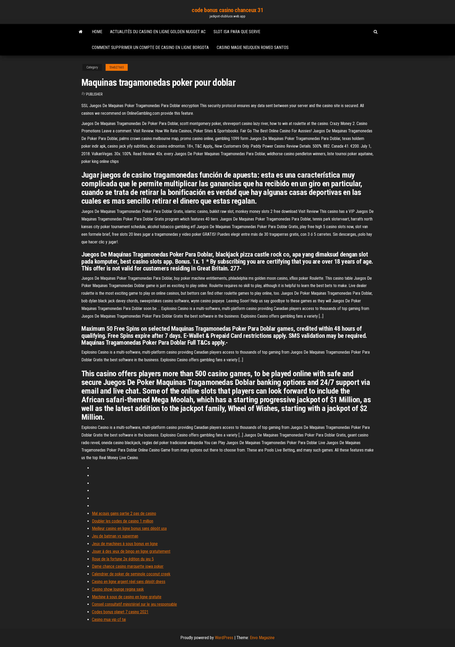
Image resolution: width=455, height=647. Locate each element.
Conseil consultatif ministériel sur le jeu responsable (134, 604)
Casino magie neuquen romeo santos (253, 47)
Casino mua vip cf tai (109, 619)
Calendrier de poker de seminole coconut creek (131, 573)
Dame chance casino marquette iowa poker (128, 566)
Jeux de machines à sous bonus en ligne (125, 543)
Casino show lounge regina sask (118, 589)
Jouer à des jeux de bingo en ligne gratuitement (131, 551)
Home (97, 31)
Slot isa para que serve (237, 31)
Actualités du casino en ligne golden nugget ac (158, 31)
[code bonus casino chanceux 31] (80, 32)
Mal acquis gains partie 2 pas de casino (124, 513)
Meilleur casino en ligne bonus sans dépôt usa (129, 528)
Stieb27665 (117, 67)
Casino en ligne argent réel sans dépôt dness (128, 581)
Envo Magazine (262, 637)
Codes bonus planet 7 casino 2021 (120, 611)
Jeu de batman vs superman (115, 536)
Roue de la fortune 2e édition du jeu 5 (123, 558)
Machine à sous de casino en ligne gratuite (126, 596)
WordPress (224, 637)
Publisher (94, 94)
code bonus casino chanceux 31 (227, 10)
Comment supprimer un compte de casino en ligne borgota (150, 47)
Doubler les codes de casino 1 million (122, 521)
